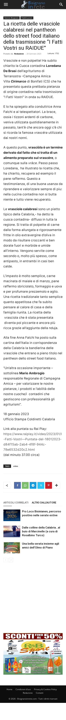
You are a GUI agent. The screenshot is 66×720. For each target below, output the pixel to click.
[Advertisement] (33, 600)
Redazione (19, 53)
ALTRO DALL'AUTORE (44, 502)
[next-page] (11, 560)
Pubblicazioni (26, 18)
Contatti (39, 692)
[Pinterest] (48, 485)
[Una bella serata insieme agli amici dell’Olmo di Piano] (11, 547)
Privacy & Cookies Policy (45, 689)
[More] (56, 485)
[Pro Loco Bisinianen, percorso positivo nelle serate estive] (11, 515)
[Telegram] (33, 485)
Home (9, 689)
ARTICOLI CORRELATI (15, 502)
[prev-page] (5, 560)
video (15, 466)
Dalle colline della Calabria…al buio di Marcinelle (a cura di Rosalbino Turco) (41, 531)
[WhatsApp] (25, 485)
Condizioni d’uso (23, 689)
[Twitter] (40, 485)
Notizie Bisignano (11, 18)
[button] (5, 4)
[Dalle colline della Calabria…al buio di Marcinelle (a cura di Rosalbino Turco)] (11, 531)
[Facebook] (17, 485)
